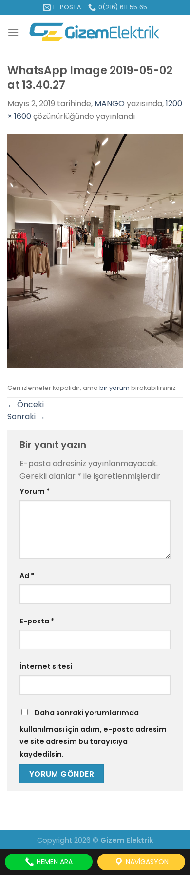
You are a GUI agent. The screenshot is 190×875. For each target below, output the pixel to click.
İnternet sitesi (45, 666)
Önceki (25, 404)
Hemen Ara (54, 862)
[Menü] (13, 32)
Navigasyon (146, 862)
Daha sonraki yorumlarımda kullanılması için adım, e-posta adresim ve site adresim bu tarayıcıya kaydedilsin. (93, 733)
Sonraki (26, 416)
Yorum (34, 491)
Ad (26, 576)
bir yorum (114, 388)
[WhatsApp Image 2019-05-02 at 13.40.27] (95, 250)
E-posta (36, 621)
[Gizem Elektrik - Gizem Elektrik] (95, 31)
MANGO (110, 103)
